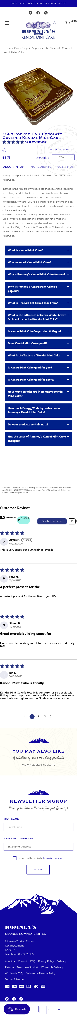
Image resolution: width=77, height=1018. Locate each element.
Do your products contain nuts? (28, 424)
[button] (14, 142)
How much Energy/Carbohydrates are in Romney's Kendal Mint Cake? (34, 410)
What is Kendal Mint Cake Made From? (33, 303)
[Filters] (72, 521)
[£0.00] (67, 24)
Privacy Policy (46, 961)
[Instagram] (46, 13)
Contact (22, 961)
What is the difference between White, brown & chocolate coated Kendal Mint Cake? (37, 317)
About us (10, 961)
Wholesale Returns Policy (41, 973)
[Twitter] (30, 13)
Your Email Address (18, 838)
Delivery (61, 961)
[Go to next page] (52, 716)
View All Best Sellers (38, 765)
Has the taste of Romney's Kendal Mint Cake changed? (37, 438)
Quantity (42, 158)
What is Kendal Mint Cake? (25, 250)
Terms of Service (14, 979)
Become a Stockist (27, 967)
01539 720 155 (26, 954)
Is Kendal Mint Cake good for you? (30, 367)
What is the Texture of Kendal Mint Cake (34, 355)
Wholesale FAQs (14, 973)
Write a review (52, 521)
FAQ (32, 961)
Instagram (21, 999)
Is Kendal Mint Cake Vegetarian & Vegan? (34, 331)
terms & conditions (53, 858)
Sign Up (38, 870)
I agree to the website (41, 858)
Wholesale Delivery (52, 967)
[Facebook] (38, 13)
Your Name (11, 819)
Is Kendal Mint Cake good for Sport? (31, 379)
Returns (9, 967)
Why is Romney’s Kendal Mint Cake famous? (36, 274)
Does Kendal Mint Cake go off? (27, 343)
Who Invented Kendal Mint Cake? (29, 262)
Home (7, 48)
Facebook (13, 999)
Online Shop (21, 48)
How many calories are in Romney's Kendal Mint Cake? (35, 394)
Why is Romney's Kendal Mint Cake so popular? (32, 289)
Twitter (6, 999)
